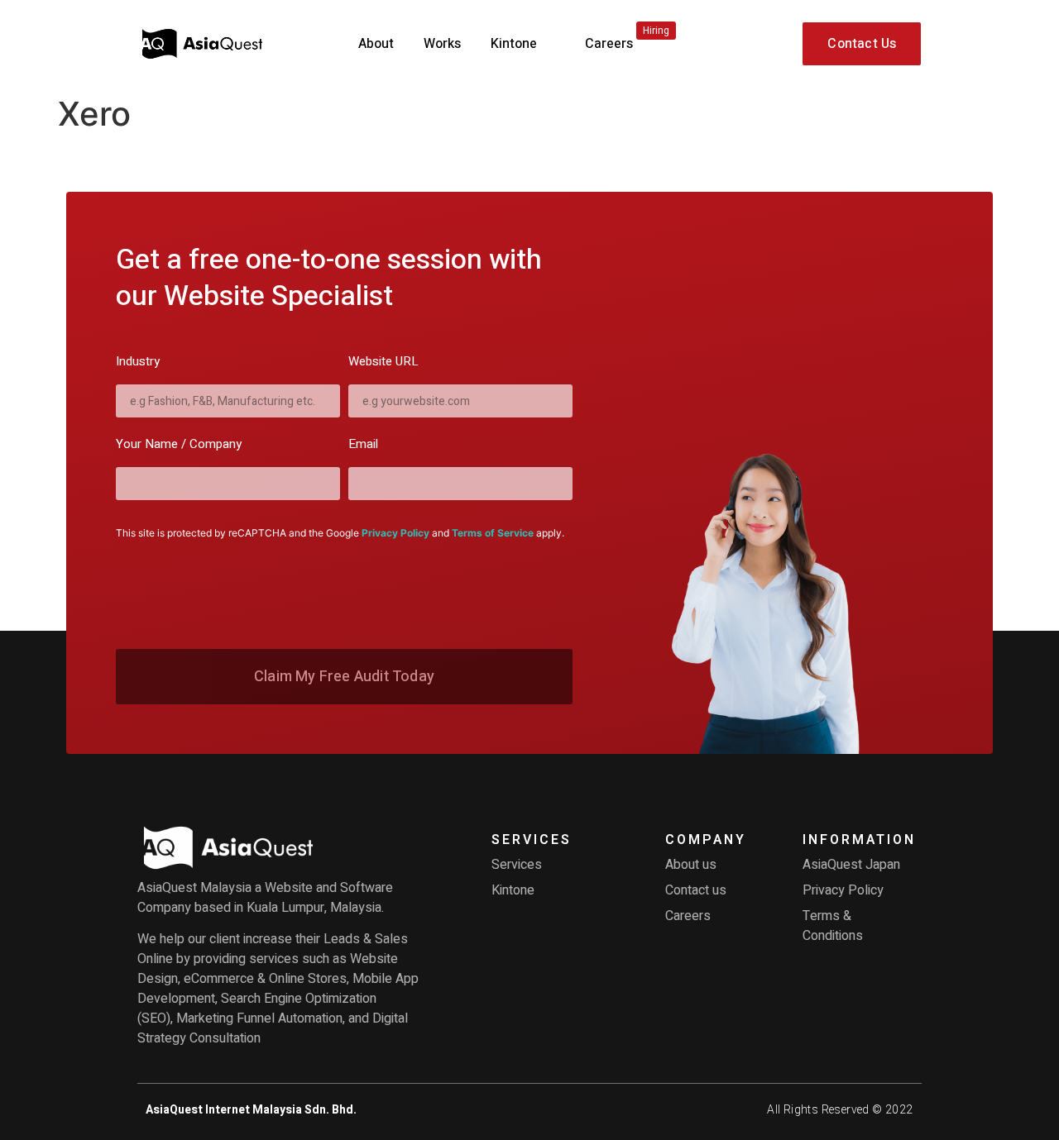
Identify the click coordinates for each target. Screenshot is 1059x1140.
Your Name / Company (179, 445)
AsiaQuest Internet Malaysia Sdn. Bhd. (251, 1110)
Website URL (383, 362)
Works (442, 44)
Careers (627, 38)
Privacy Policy (395, 533)
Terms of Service (493, 533)
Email (363, 445)
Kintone (514, 44)
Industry (138, 362)
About (376, 44)
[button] (862, 43)
